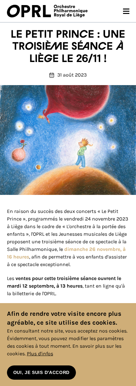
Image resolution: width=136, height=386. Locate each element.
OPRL (30, 11)
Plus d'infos (40, 354)
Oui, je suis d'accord (41, 372)
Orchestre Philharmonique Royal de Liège (71, 11)
